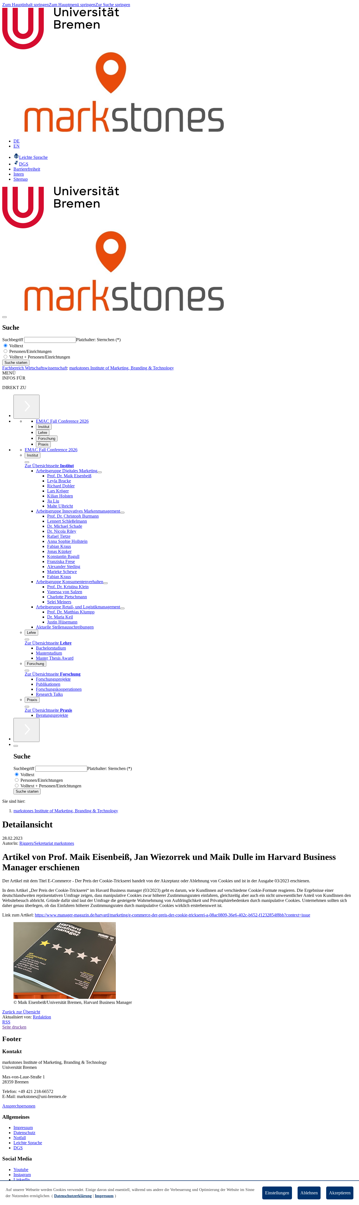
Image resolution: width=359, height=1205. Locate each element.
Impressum (23, 1127)
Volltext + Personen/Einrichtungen (39, 357)
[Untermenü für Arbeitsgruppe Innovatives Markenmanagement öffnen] (122, 512)
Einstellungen (277, 1192)
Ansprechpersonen (18, 1106)
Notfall (19, 1137)
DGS (18, 1147)
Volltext (15, 345)
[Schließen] (27, 462)
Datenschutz (24, 1132)
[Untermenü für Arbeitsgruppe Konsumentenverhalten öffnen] (105, 583)
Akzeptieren (340, 1192)
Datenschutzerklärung (73, 1196)
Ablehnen (309, 1192)
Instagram (22, 1174)
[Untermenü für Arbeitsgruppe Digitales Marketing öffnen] (99, 472)
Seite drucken (14, 1027)
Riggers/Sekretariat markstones (46, 843)
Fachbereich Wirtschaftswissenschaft (34, 368)
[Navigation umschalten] (4, 317)
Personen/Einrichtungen (30, 351)
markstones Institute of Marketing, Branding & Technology (121, 368)
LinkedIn (21, 1179)
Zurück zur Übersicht (21, 1011)
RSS (6, 1022)
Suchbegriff (13, 339)
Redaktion (42, 1017)
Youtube (20, 1169)
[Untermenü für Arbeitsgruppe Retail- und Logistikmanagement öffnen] (122, 608)
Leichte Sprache (27, 1142)
